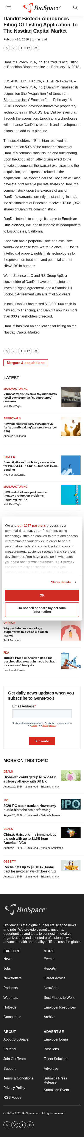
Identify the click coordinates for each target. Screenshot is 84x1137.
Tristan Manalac (50, 786)
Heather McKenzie (14, 474)
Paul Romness (12, 640)
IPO (5, 800)
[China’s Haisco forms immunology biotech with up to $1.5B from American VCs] (71, 832)
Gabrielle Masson (51, 815)
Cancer (9, 457)
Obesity (9, 861)
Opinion (9, 622)
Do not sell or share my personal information (42, 609)
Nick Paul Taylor (12, 406)
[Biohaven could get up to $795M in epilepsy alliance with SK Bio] (71, 775)
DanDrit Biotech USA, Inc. (23, 87)
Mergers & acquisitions (26, 363)
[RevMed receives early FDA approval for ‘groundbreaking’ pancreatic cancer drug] (71, 426)
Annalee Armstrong (14, 436)
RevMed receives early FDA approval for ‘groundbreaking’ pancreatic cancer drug (30, 427)
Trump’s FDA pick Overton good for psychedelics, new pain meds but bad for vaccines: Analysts (29, 661)
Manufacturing (15, 388)
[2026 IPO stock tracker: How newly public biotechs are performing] (71, 804)
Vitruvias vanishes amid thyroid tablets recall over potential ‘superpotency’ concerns (30, 397)
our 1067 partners (31, 525)
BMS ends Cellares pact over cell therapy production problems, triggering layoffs (25, 495)
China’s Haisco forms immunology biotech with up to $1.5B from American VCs (29, 839)
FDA (6, 652)
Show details (61, 582)
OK (42, 595)
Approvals (12, 418)
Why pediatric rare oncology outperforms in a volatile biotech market (25, 631)
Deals (8, 771)
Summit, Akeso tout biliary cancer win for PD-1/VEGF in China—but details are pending (30, 465)
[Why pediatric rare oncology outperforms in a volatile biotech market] (71, 631)
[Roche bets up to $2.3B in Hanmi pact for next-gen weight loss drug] (71, 865)
